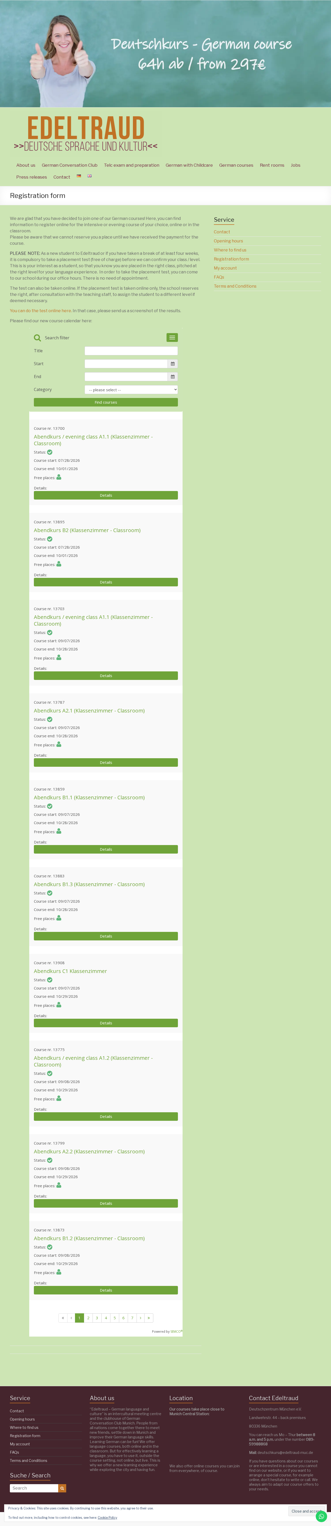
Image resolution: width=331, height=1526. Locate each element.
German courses (236, 165)
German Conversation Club (69, 165)
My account (225, 268)
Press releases (31, 177)
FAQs (219, 277)
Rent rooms (272, 165)
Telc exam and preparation (131, 165)
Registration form (231, 259)
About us (25, 165)
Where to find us (230, 250)
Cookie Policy (107, 1518)
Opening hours (228, 241)
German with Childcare (189, 165)
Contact (62, 177)
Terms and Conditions (235, 286)
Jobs (295, 165)
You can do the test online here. (41, 310)
